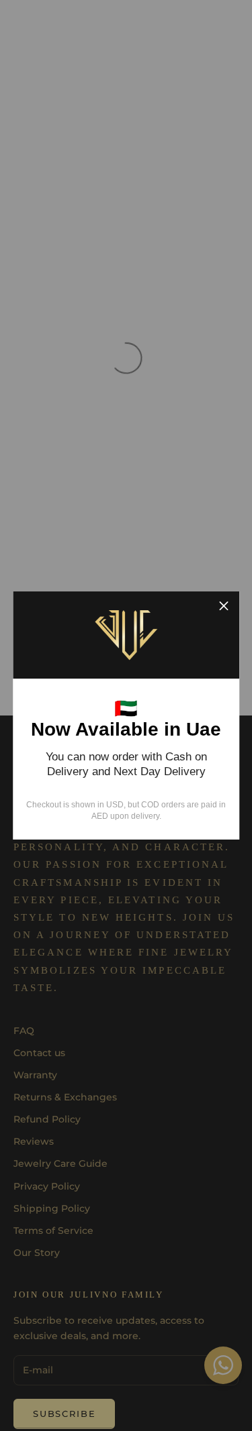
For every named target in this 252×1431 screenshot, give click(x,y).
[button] (223, 607)
